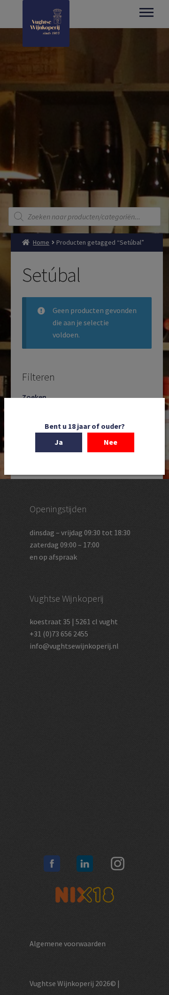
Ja (58, 442)
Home (41, 242)
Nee (110, 442)
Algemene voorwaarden (68, 943)
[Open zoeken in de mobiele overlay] (84, 216)
